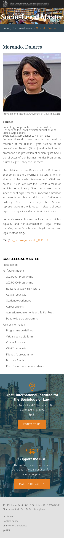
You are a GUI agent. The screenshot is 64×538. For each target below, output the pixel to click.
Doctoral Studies (16, 360)
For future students (13, 270)
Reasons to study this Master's (23, 288)
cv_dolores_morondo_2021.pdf (29, 240)
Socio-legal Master (23, 28)
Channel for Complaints (15, 525)
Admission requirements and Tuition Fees (30, 312)
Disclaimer (8, 516)
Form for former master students (25, 366)
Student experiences (18, 300)
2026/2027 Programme (19, 276)
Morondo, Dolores (46, 28)
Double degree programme (22, 318)
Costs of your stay (16, 294)
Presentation (10, 264)
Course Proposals (16, 342)
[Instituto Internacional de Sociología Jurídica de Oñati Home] (25, 3)
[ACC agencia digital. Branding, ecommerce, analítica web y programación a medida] (6, 530)
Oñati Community (16, 348)
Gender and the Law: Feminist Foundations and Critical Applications (30, 131)
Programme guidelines (19, 330)
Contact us (32, 424)
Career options (14, 306)
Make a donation (32, 484)
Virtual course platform (19, 336)
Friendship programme (19, 354)
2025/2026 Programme (19, 282)
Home (6, 28)
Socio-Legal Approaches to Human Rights (26, 127)
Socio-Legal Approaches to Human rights (26, 135)
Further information (14, 324)
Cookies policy (10, 521)
